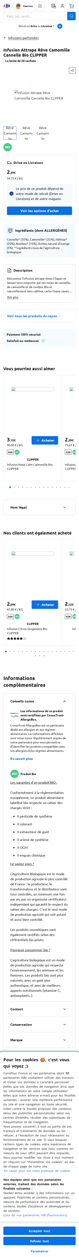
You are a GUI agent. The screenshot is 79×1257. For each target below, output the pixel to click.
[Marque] (64, 1040)
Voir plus (12, 297)
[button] (39, 6)
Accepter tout (40, 1231)
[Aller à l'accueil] (7, 6)
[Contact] (64, 1009)
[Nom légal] (64, 507)
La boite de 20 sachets (20, 61)
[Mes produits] (53, 6)
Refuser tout (39, 1241)
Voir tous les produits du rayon (32, 316)
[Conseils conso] (64, 701)
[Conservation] (64, 1024)
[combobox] (39, 16)
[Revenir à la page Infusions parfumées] (5, 37)
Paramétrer (39, 1251)
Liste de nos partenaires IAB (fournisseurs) (35, 1215)
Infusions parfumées (23, 37)
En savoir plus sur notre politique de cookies (37, 1171)
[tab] (9, 133)
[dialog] (39, 1154)
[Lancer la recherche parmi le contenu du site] (71, 16)
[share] (72, 70)
